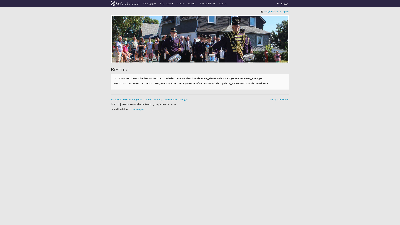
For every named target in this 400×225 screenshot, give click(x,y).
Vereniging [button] (148, 3)
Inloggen (183, 99)
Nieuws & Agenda (186, 3)
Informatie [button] (165, 3)
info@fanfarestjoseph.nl (276, 11)
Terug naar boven (279, 99)
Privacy (158, 99)
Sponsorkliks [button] (206, 3)
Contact (223, 3)
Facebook (116, 99)
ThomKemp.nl (136, 109)
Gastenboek (170, 99)
